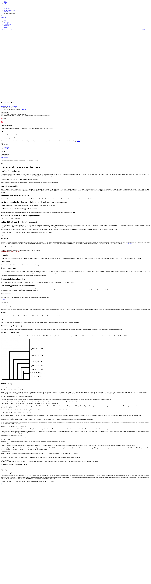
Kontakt (6, 27)
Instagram (6, 147)
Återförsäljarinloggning (9, 10)
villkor (78, 141)
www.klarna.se (128, 243)
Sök (2, 134)
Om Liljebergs (7, 23)
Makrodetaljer (7, 24)
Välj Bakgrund (4, 109)
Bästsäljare (18, 218)
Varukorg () (7, 11)
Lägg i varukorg (4, 112)
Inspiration (6, 25)
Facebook (6, 148)
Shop (5, 21)
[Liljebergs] (1, 16)
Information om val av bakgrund (9, 106)
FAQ (5, 3)
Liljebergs (3, 17)
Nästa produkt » (146, 29)
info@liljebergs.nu (5, 157)
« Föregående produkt (6, 29)
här (3, 192)
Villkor (5, 2)
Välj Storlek (4, 107)
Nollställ (24, 109)
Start (5, 20)
